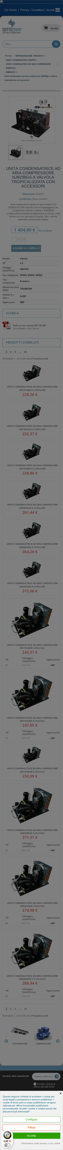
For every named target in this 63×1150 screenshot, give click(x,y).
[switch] (7, 1145)
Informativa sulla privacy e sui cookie (40, 1143)
